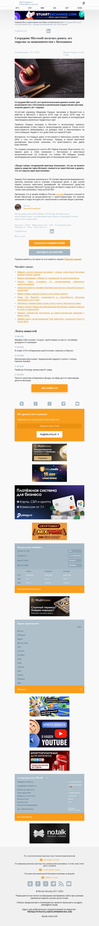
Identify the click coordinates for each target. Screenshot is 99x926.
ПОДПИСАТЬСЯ (48, 434)
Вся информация (24, 817)
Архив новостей (49, 916)
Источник (21, 236)
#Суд (29, 227)
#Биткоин (19, 225)
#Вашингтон (20, 227)
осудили (60, 194)
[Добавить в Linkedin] (48, 31)
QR (69, 911)
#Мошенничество (39, 225)
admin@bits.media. (49, 905)
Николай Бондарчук (31, 208)
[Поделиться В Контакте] (54, 31)
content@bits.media (51, 870)
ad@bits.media (51, 878)
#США (27, 225)
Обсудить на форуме (49, 252)
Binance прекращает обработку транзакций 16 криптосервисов (48, 278)
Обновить (21, 689)
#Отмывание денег (63, 225)
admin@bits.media (51, 860)
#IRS (51, 225)
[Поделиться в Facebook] (31, 31)
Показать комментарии (49, 243)
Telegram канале (72, 259)
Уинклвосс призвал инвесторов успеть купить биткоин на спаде (49, 303)
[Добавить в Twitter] (37, 31)
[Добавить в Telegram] (42, 31)
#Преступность (40, 227)
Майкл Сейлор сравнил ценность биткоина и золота (42, 294)
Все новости (49, 388)
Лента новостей (26, 331)
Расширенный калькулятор (29, 589)
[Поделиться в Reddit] (60, 31)
